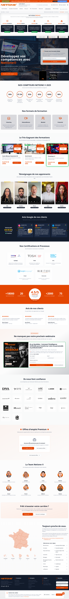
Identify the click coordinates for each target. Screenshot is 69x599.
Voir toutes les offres (41, 448)
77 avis (10, 231)
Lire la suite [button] (20, 235)
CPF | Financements (33, 8)
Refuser (53, 594)
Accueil (7, 12)
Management (17, 584)
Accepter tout (59, 594)
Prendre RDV (27, 514)
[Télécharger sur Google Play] (58, 78)
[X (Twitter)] (8, 585)
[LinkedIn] (3, 585)
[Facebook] (1, 585)
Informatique (17, 581)
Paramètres (47, 594)
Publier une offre (28, 448)
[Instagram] (6, 585)
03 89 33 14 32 (46, 581)
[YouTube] (4, 585)
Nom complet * (32, 355)
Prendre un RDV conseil (8, 74)
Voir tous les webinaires (58, 364)
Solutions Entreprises (32, 579)
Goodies (29, 587)
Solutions (21, 8)
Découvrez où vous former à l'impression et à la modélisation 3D (53, 538)
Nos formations (4, 8)
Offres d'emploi (55, 8)
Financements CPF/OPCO (32, 581)
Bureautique (17, 579)
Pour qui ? (26, 8)
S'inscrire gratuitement (40, 364)
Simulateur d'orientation (13, 8)
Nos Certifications (31, 582)
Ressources (41, 8)
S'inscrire (62, 587)
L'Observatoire (47, 8)
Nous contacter (46, 579)
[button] (67, 230)
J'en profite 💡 (55, 1)
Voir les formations (25, 74)
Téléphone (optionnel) (34, 359)
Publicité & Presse (31, 585)
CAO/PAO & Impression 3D (19, 582)
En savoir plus (15, 162)
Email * (48, 355)
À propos (30, 584)
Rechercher (55, 61)
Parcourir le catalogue (40, 514)
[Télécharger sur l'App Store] (58, 75)
